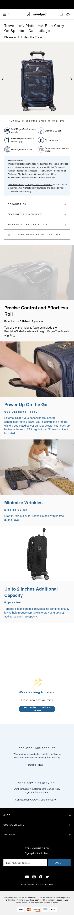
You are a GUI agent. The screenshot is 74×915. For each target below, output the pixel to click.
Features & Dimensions (25, 214)
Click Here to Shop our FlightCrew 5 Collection (30, 184)
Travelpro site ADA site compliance (36, 884)
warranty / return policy (28, 224)
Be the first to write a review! (37, 709)
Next (71, 78)
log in (17, 37)
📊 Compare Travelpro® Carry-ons (34, 234)
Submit (59, 862)
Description (17, 204)
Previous (2, 78)
